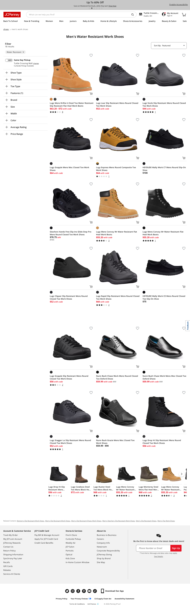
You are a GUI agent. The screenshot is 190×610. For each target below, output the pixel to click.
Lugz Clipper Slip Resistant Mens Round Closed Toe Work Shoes (69, 297)
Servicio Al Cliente (11, 574)
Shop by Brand (104, 558)
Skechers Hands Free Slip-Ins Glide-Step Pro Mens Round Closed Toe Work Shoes (70, 233)
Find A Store (71, 535)
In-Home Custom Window (77, 562)
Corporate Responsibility (108, 550)
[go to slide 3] (94, 8)
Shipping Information (13, 554)
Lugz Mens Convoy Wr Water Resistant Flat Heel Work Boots (116, 233)
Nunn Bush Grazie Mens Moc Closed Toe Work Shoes (115, 441)
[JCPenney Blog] (95, 591)
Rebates (7, 570)
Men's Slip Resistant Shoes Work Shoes (86, 521)
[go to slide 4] (97, 8)
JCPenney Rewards (12, 542)
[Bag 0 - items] (184, 14)
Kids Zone (70, 558)
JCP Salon (70, 546)
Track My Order (10, 535)
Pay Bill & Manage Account (46, 535)
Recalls (6, 562)
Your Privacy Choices (79, 598)
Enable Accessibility (178, 4)
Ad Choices (91, 604)
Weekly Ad (70, 542)
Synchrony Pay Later (12, 558)
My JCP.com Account (12, 539)
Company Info (103, 542)
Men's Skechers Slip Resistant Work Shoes (118, 521)
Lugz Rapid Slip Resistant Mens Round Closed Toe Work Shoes (118, 297)
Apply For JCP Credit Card (46, 539)
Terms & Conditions (77, 604)
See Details (158, 556)
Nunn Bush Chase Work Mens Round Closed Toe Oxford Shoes (117, 377)
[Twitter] (67, 591)
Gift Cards (8, 566)
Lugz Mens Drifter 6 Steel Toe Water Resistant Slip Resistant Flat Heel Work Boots (71, 104)
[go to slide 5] (99, 8)
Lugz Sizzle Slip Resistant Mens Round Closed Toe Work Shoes (164, 104)
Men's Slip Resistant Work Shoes (57, 521)
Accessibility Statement (124, 598)
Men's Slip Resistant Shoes (146, 521)
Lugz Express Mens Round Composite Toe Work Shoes (116, 168)
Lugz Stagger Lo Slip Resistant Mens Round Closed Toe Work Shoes (70, 441)
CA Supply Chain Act (102, 598)
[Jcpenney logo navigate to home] (12, 14)
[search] (133, 14)
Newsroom (102, 546)
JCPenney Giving (104, 554)
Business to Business (106, 535)
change (36, 63)
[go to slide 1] (89, 8)
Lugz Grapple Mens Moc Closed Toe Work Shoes (69, 168)
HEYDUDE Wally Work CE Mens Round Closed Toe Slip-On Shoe (164, 297)
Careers (100, 539)
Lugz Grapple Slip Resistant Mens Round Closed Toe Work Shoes (69, 377)
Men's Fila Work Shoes (166, 521)
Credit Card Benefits (43, 542)
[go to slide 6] (102, 8)
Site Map (101, 562)
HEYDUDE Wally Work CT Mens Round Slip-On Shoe (164, 168)
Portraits (70, 550)
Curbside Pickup (73, 539)
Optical (69, 554)
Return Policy (9, 550)
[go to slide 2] (91, 8)
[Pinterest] (84, 591)
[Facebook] (78, 591)
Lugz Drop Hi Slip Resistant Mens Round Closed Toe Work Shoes (162, 441)
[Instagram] (73, 591)
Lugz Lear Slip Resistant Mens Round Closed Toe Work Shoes (117, 104)
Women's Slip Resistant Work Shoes (30, 521)
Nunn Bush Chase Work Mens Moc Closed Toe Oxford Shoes (164, 377)
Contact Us (8, 546)
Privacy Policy (61, 598)
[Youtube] (89, 591)
